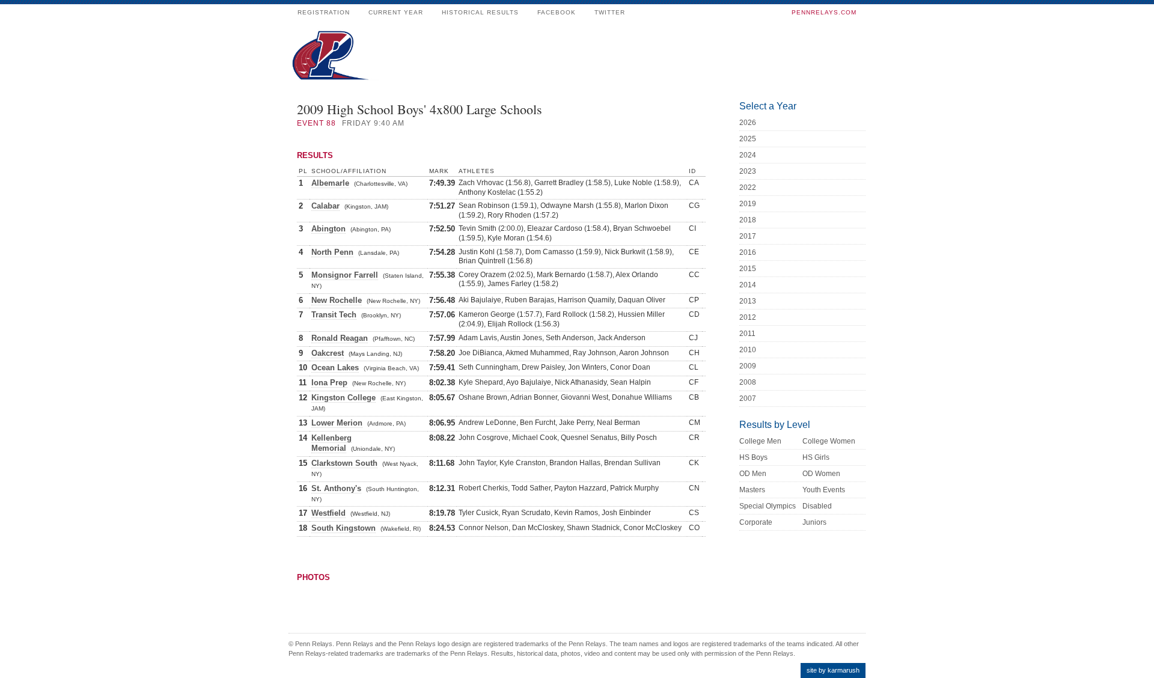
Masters (752, 490)
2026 (747, 122)
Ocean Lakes (335, 367)
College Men (760, 441)
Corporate (755, 522)
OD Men (752, 473)
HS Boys (753, 457)
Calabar (325, 205)
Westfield (328, 513)
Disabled (817, 506)
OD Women (821, 473)
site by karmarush (833, 670)
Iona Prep (329, 382)
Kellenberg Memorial (331, 443)
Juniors (814, 522)
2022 (747, 187)
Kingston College (343, 397)
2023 (747, 171)
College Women (828, 441)
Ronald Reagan (339, 338)
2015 (747, 268)
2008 (747, 382)
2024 (747, 155)
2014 (747, 285)
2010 (747, 350)
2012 (747, 317)
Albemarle (330, 183)
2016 (747, 252)
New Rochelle (336, 300)
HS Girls (815, 457)
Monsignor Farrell (344, 274)
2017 (747, 236)
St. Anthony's (336, 488)
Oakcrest (327, 353)
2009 (747, 366)
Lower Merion (336, 422)
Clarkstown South (344, 463)
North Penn (332, 252)
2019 (747, 204)
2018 (747, 220)
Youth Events (823, 490)
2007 (747, 398)
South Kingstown (343, 528)
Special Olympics (767, 506)
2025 (747, 139)
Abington (328, 228)
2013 (747, 301)
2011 (747, 333)
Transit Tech (333, 314)
